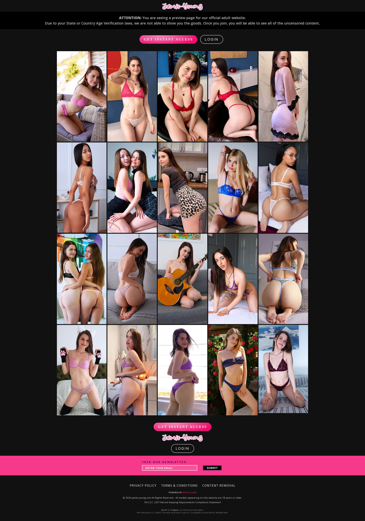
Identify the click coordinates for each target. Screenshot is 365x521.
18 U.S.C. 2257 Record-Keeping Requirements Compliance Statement (182, 502)
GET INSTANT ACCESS (168, 39)
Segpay (175, 510)
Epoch (164, 510)
